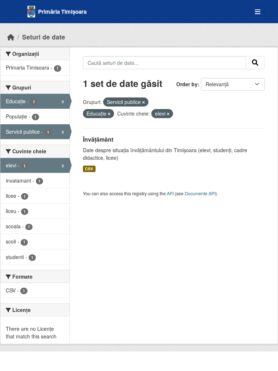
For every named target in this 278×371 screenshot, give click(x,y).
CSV (89, 168)
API (170, 193)
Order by (187, 84)
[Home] (10, 36)
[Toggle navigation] (257, 12)
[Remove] (143, 102)
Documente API (200, 193)
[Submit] (255, 62)
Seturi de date (43, 36)
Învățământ (98, 139)
